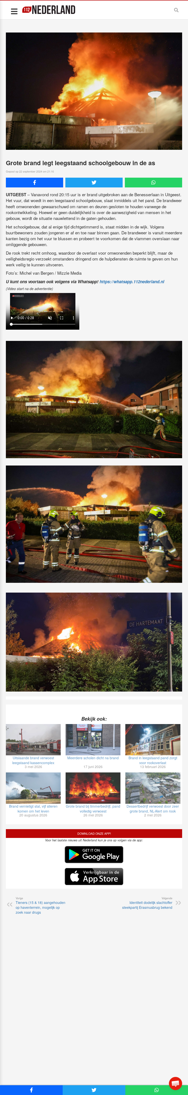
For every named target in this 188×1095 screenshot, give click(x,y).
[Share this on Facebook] (34, 182)
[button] (175, 1083)
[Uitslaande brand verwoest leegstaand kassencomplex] (33, 739)
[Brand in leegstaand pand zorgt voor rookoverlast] (152, 739)
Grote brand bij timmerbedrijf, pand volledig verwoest (93, 808)
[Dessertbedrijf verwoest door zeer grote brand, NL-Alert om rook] (152, 788)
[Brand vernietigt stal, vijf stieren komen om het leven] (33, 788)
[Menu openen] (14, 11)
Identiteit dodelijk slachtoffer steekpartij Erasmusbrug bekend (147, 903)
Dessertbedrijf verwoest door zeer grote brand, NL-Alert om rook (153, 808)
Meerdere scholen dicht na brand (93, 757)
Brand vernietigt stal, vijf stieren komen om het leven (33, 808)
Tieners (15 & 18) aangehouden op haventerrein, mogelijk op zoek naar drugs (40, 905)
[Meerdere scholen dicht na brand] (93, 739)
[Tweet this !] (94, 182)
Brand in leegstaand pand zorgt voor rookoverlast (153, 760)
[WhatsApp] (153, 182)
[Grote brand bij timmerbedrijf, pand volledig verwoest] (93, 788)
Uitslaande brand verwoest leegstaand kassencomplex (33, 760)
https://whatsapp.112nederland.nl (132, 281)
